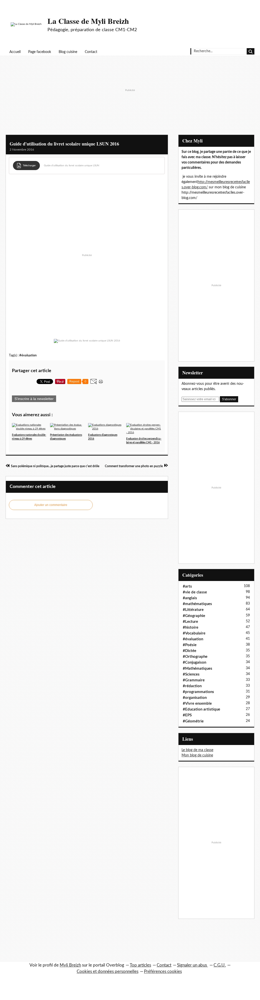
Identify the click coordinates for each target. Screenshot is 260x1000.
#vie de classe (195, 592)
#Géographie (194, 616)
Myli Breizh (70, 965)
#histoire (190, 627)
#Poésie (190, 645)
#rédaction (192, 686)
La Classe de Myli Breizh (88, 20)
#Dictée (189, 651)
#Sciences (191, 674)
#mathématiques (197, 604)
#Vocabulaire (194, 633)
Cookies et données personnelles (107, 971)
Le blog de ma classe (197, 750)
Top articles (140, 965)
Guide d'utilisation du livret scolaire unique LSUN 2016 (64, 143)
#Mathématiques (197, 668)
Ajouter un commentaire (50, 505)
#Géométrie (193, 721)
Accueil (15, 52)
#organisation (195, 698)
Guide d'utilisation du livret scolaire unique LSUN (71, 165)
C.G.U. (220, 965)
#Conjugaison (194, 662)
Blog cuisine (68, 52)
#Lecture (190, 622)
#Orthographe (195, 657)
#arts (187, 586)
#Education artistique (201, 709)
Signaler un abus (192, 965)
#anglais (190, 598)
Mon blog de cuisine (197, 755)
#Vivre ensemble (197, 703)
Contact (91, 52)
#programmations (198, 692)
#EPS (187, 715)
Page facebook (39, 52)
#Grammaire (194, 680)
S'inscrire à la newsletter (34, 399)
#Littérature (193, 610)
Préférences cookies (163, 971)
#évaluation (28, 355)
